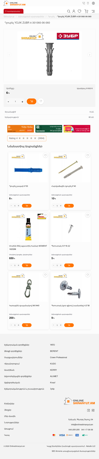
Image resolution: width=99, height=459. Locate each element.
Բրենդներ (9, 403)
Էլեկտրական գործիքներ (16, 344)
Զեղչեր (7, 409)
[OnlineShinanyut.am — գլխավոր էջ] (15, 3)
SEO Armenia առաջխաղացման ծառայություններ (73, 451)
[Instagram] (93, 410)
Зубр (52, 388)
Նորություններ (11, 422)
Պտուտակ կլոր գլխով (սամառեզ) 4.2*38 (70, 305)
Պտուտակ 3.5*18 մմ (60, 246)
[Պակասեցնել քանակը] (11, 205)
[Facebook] (88, 410)
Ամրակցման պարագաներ (31, 16)
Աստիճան (9, 370)
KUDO (53, 363)
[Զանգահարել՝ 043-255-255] (84, 3)
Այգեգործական (12, 382)
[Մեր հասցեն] (88, 3)
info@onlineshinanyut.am (82, 424)
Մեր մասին (9, 416)
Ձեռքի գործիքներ (13, 351)
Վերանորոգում (11, 363)
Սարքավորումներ (13, 357)
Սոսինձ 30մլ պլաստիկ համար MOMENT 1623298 (28, 247)
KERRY (53, 370)
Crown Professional (58, 357)
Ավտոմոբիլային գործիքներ (18, 376)
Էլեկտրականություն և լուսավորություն (24, 388)
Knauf (52, 382)
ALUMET (54, 376)
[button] (90, 55)
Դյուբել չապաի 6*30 (18, 186)
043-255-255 (74, 429)
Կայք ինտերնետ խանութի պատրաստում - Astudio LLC (71, 446)
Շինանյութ (9, 16)
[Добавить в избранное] (41, 101)
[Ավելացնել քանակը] (18, 205)
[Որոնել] (68, 11)
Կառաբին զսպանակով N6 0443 (24, 305)
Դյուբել (51, 16)
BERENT (54, 351)
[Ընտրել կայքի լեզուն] (93, 3)
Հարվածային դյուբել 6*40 (63, 186)
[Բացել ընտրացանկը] (93, 11)
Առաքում (8, 428)
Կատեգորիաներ (13, 11)
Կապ (7, 435)
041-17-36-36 (87, 429)
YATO (52, 344)
